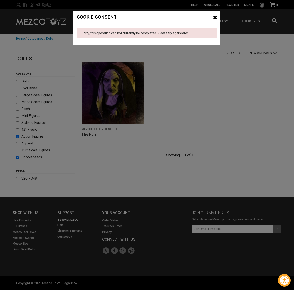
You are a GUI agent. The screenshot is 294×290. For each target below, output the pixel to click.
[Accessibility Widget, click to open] (284, 280)
